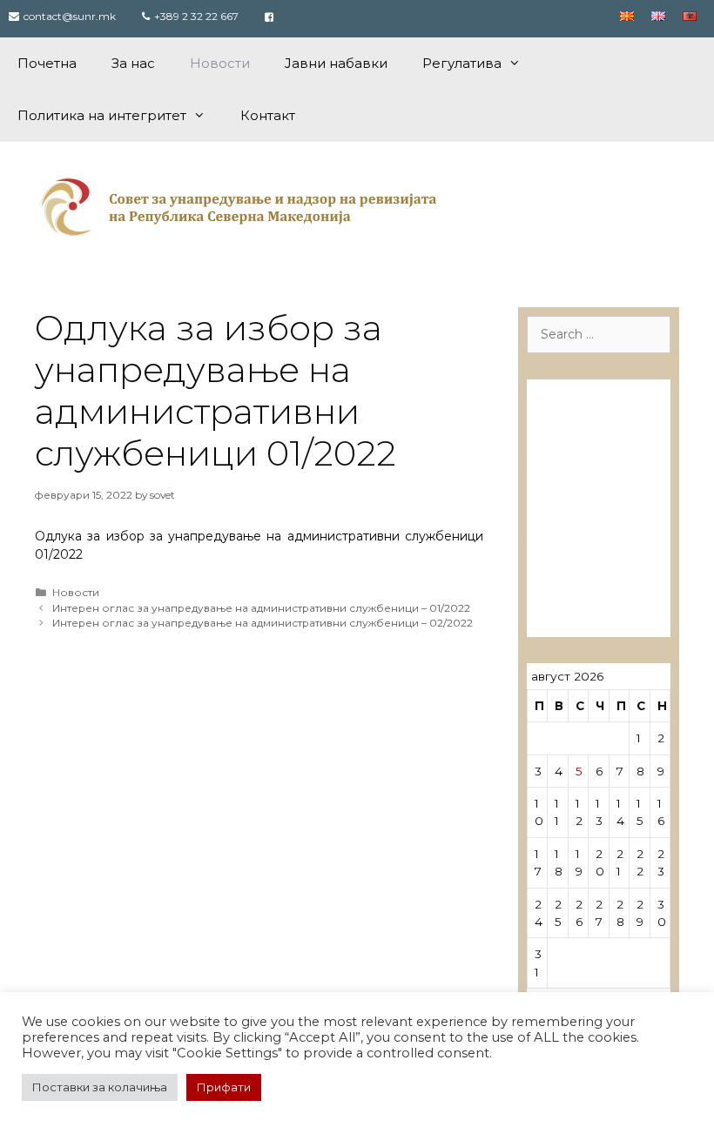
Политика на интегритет (101, 115)
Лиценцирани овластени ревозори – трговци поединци (583, 576)
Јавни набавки (336, 63)
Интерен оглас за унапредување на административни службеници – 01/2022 (261, 607)
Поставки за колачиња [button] (99, 1087)
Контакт (267, 115)
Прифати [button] (224, 1087)
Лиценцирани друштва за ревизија (583, 412)
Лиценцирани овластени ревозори (583, 483)
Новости (220, 63)
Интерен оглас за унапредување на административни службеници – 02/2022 (262, 622)
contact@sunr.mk (70, 16)
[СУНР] (241, 206)
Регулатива (462, 63)
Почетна (47, 63)
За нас (133, 63)
